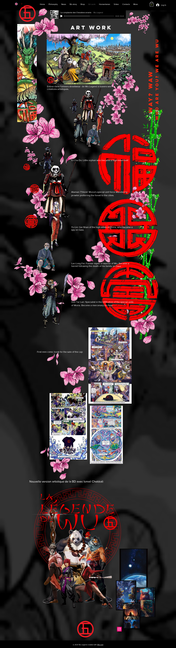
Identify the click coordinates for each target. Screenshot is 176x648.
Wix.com (100, 645)
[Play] (61, 16)
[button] (152, 4)
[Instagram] (119, 629)
